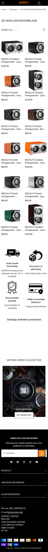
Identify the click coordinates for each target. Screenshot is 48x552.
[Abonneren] (41, 453)
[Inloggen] (39, 3)
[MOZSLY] (24, 2)
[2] (19, 30)
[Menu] (3, 3)
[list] (15, 30)
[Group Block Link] (24, 391)
